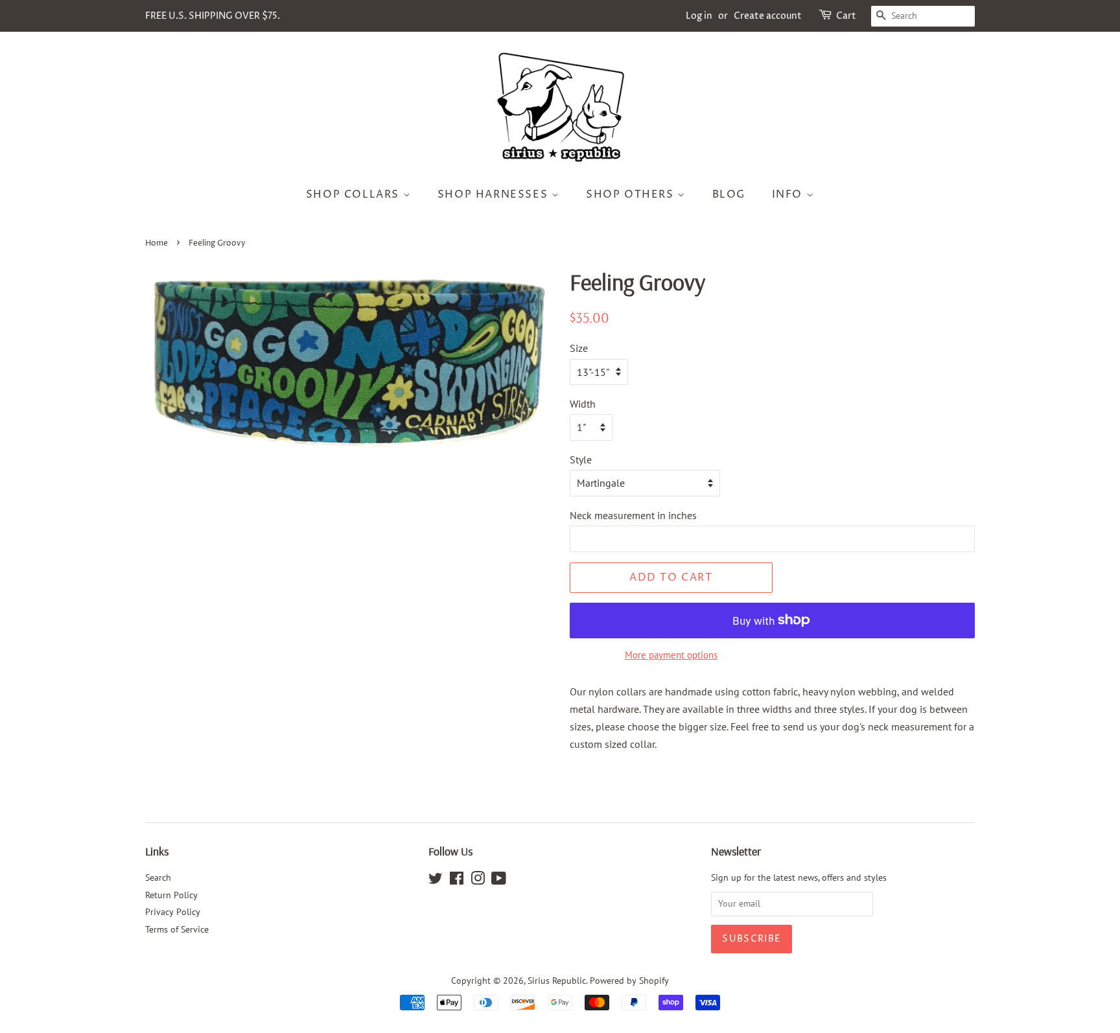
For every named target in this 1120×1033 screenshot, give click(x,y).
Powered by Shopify (629, 980)
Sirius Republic (557, 980)
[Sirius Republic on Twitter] (435, 881)
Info (789, 194)
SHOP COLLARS (354, 194)
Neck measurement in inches (633, 515)
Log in (699, 16)
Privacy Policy (172, 912)
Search (158, 877)
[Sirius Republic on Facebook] (456, 881)
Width (583, 403)
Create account (768, 16)
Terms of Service (177, 929)
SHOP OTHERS (631, 194)
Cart (846, 16)
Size (579, 348)
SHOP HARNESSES (495, 194)
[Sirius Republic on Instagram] (478, 881)
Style (581, 459)
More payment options (671, 655)
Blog (728, 194)
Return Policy (171, 895)
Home (156, 243)
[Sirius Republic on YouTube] (498, 881)
